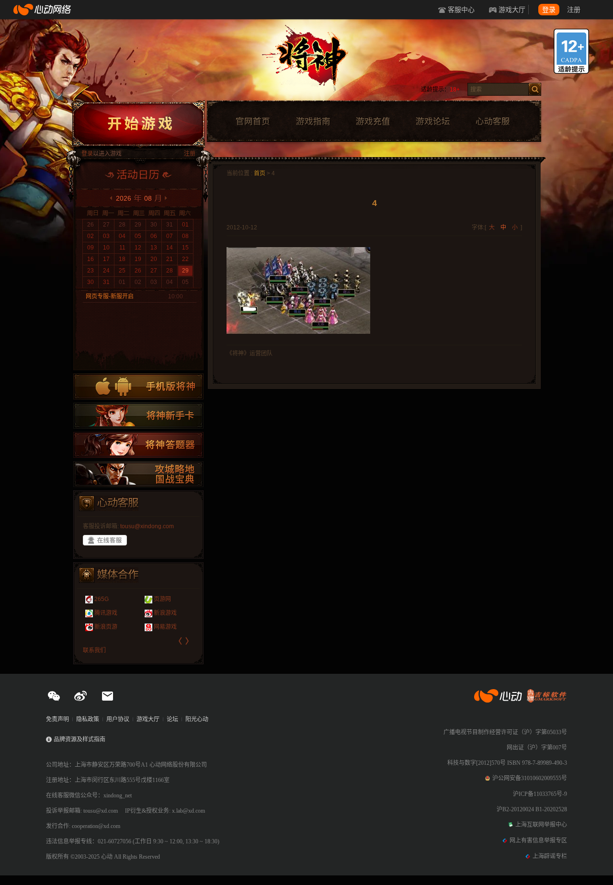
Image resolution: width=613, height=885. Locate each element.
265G (101, 599)
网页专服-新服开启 (110, 296)
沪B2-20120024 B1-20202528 (532, 809)
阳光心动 (196, 719)
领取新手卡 (138, 416)
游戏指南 (312, 121)
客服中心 (461, 9)
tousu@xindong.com (147, 526)
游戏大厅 (512, 9)
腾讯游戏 (105, 613)
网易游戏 (165, 627)
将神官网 (316, 62)
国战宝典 (138, 474)
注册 (573, 9)
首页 (259, 173)
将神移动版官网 (138, 386)
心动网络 (43, 9)
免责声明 (57, 719)
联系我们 (94, 650)
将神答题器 (138, 445)
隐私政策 (87, 719)
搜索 (534, 89)
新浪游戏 (165, 613)
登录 (549, 9)
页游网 (162, 599)
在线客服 (105, 540)
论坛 (172, 719)
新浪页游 (105, 627)
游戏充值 (372, 121)
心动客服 (492, 121)
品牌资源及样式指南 (79, 739)
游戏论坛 (432, 121)
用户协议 (117, 719)
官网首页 (252, 121)
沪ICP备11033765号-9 (540, 794)
